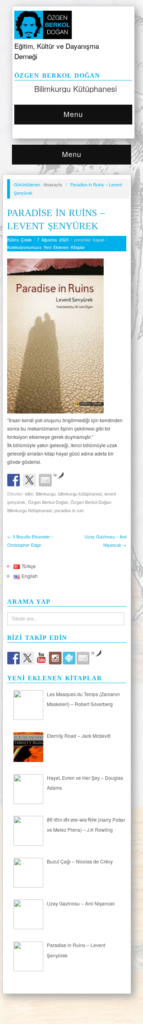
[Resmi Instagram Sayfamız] (55, 658)
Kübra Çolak (19, 239)
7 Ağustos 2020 (53, 239)
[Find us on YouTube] (41, 658)
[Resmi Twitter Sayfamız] (27, 658)
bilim (29, 493)
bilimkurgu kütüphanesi (80, 493)
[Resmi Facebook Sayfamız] (13, 658)
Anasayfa (53, 184)
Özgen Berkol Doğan (48, 502)
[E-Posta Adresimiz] (83, 658)
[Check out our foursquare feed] (69, 658)
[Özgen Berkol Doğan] (73, 23)
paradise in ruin (69, 510)
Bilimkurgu (46, 493)
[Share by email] (45, 480)
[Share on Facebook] (13, 480)
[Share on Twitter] (29, 480)
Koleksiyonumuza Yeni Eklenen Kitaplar (46, 247)
